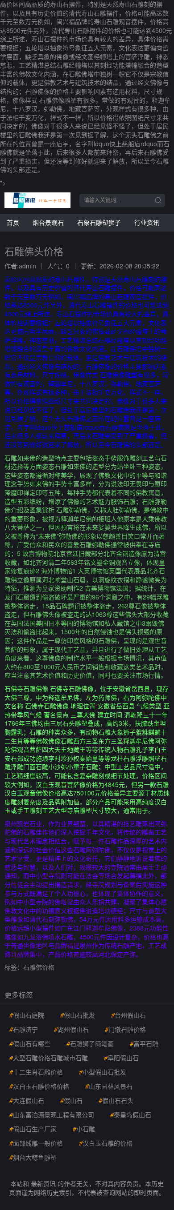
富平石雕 (144, 1043)
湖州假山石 (71, 1029)
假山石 (71, 1100)
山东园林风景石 (109, 1086)
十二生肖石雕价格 (36, 1071)
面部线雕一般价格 (36, 1142)
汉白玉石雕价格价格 (39, 1086)
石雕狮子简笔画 (90, 1043)
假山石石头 (116, 1100)
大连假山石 (26, 1100)
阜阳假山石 (121, 1057)
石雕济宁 (23, 1029)
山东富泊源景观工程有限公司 (51, 1114)
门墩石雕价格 (125, 1029)
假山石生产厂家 (33, 1128)
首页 (13, 222)
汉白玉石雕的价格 (106, 1142)
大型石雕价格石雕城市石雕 (48, 1057)
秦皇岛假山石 (130, 1114)
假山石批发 (77, 1014)
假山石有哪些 (29, 1043)
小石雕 (84, 1128)
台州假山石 (128, 1014)
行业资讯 (146, 222)
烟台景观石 (48, 222)
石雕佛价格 (38, 966)
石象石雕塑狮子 (99, 222)
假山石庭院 (26, 1014)
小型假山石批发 (102, 1071)
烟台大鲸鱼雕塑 (33, 1157)
